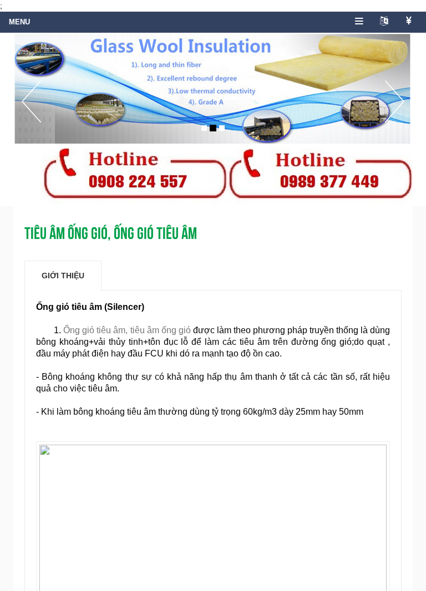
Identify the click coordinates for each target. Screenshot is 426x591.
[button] (31, 113)
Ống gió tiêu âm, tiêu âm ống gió (126, 330)
